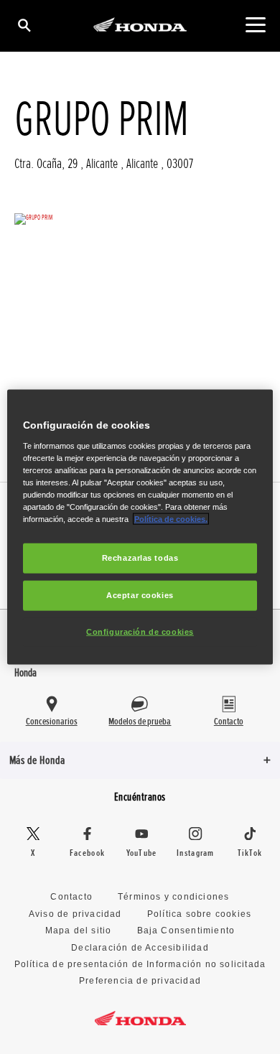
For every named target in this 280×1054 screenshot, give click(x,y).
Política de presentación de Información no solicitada (140, 964)
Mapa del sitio (78, 930)
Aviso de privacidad (75, 914)
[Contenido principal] (255, 25)
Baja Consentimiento (186, 930)
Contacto (71, 897)
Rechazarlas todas (140, 558)
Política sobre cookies (199, 914)
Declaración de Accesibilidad (140, 948)
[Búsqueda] (23, 25)
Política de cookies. (170, 519)
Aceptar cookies (140, 595)
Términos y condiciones (173, 897)
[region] (140, 527)
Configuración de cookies (140, 631)
